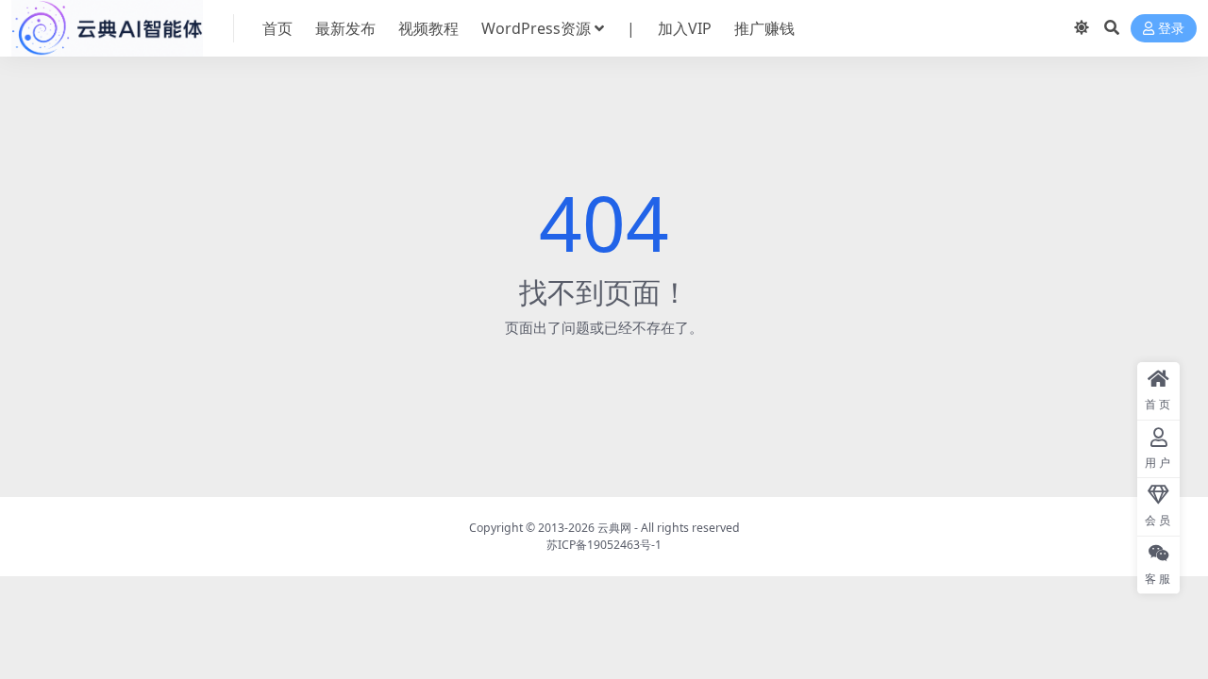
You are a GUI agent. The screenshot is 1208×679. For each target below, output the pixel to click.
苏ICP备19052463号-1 (604, 545)
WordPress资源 (536, 28)
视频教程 (428, 28)
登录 (1171, 29)
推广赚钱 (764, 28)
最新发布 (345, 28)
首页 (277, 28)
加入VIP (685, 28)
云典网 (614, 528)
